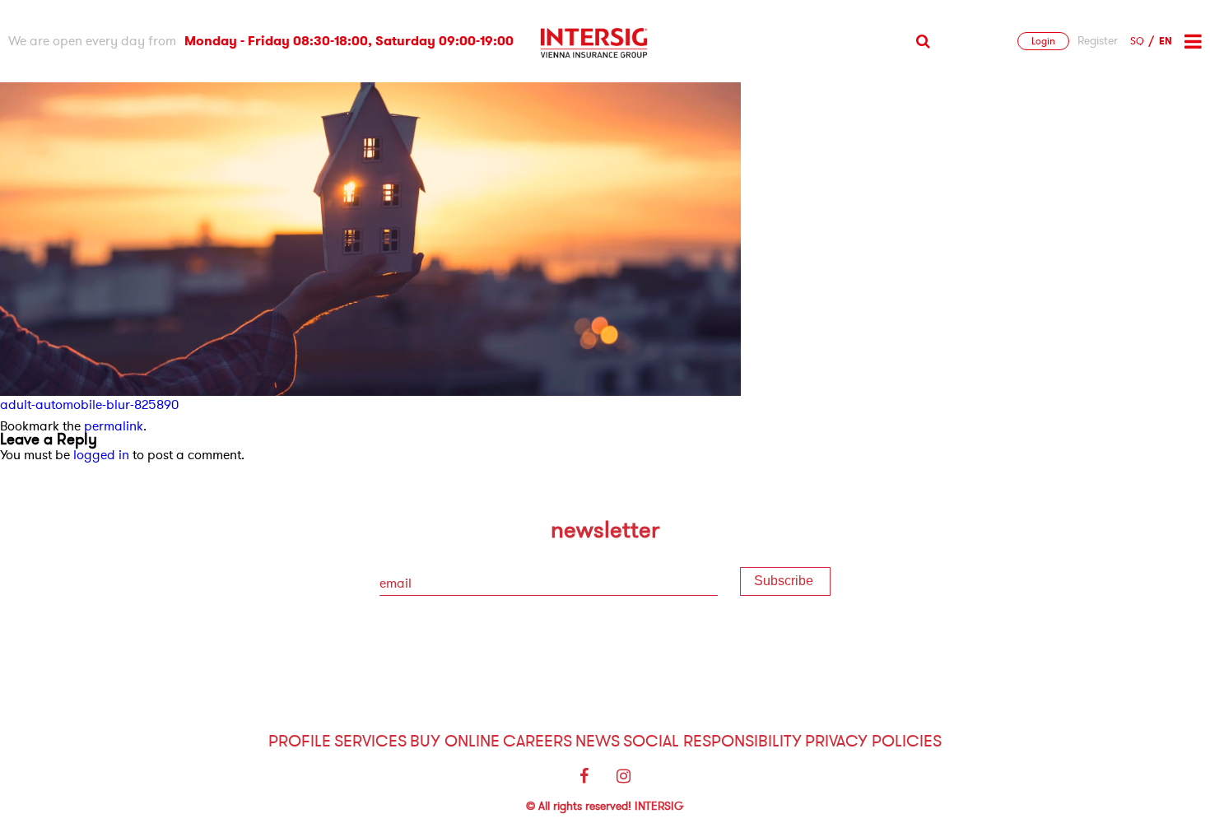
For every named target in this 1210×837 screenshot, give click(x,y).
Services (370, 741)
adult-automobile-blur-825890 (89, 405)
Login (1043, 41)
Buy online (455, 741)
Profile (299, 741)
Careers (537, 741)
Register (1097, 41)
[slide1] (370, 392)
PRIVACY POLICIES (873, 741)
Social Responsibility (712, 741)
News (597, 741)
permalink (113, 426)
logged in (101, 455)
